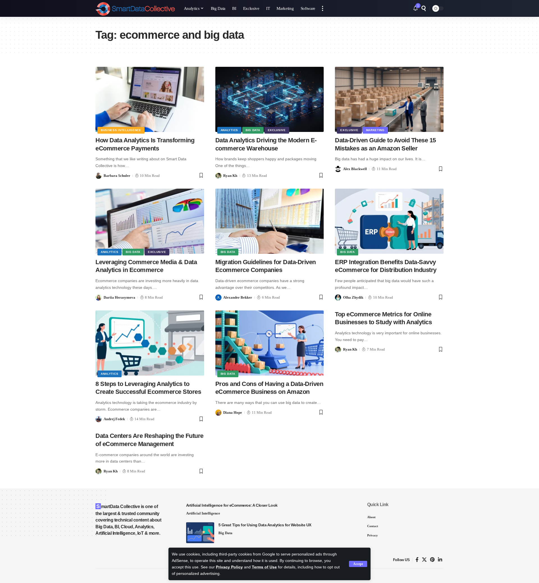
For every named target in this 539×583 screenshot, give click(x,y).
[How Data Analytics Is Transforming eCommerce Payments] (149, 99)
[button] (358, 564)
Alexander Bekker (237, 297)
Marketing (375, 130)
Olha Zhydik (353, 297)
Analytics (229, 130)
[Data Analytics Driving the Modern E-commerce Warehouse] (269, 99)
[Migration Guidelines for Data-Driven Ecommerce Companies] (269, 221)
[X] (424, 560)
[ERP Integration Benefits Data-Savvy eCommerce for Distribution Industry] (389, 221)
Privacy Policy (229, 567)
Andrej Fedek (114, 419)
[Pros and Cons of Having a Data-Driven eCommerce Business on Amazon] (269, 343)
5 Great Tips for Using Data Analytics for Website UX (264, 525)
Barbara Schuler (117, 175)
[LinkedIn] (440, 560)
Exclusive (277, 130)
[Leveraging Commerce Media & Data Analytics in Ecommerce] (149, 221)
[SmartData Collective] (135, 8)
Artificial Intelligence (203, 513)
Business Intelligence (121, 130)
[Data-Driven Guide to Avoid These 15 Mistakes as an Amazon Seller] (389, 99)
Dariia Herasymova (119, 297)
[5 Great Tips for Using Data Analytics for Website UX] (200, 532)
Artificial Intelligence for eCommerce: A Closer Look (232, 505)
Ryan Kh (230, 175)
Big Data (253, 130)
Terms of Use (264, 567)
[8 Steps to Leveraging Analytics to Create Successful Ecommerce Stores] (149, 343)
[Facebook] (417, 560)
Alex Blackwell (355, 169)
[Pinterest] (432, 560)
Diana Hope (232, 412)
